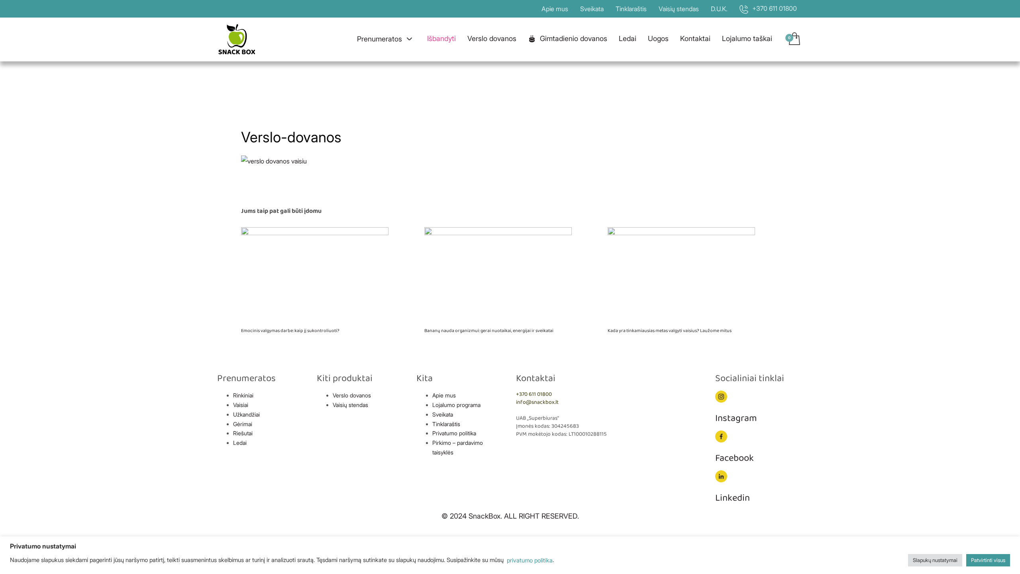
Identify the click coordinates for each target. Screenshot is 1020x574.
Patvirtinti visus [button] (988, 560)
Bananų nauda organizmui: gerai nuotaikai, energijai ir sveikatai (488, 330)
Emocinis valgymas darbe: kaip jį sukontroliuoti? (290, 330)
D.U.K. (719, 9)
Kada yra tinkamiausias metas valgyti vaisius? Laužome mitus (670, 330)
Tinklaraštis (631, 9)
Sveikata (592, 9)
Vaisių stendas (679, 9)
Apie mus (554, 9)
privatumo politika (529, 560)
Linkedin (732, 498)
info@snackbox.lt (537, 402)
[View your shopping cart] (794, 39)
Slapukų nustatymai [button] (935, 560)
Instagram (736, 418)
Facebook (734, 458)
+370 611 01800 (534, 394)
